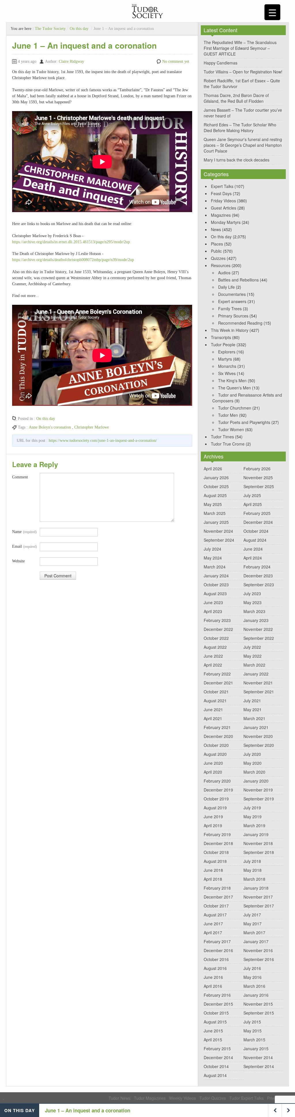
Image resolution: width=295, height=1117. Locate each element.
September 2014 (258, 1066)
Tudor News (120, 1098)
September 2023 (258, 584)
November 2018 (258, 843)
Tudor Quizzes (212, 1098)
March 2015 (254, 1039)
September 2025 (258, 486)
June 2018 (213, 870)
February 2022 (217, 674)
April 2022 (213, 665)
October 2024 (255, 531)
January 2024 (216, 576)
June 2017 (213, 923)
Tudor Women (231, 429)
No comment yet (175, 61)
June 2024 (253, 549)
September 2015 (258, 1013)
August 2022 (215, 647)
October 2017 (216, 906)
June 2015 (213, 1031)
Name (24, 532)
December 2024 (258, 522)
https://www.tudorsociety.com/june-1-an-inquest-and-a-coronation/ (103, 440)
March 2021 (254, 718)
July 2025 (252, 495)
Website (18, 561)
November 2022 (258, 629)
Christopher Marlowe (91, 427)
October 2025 (216, 486)
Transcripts (221, 337)
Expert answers (232, 301)
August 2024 (254, 540)
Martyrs (225, 359)
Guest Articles (223, 208)
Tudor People (223, 344)
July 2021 (252, 700)
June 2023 (213, 602)
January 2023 (255, 620)
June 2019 (213, 816)
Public (216, 251)
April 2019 (213, 825)
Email (24, 546)
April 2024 (252, 558)
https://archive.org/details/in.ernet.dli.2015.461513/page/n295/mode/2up (71, 242)
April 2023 (213, 611)
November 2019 (258, 790)
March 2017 (254, 932)
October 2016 (216, 959)
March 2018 (254, 879)
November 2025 (258, 477)
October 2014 (216, 1066)
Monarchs (227, 366)
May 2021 (252, 709)
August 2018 (215, 861)
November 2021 (258, 683)
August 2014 (215, 1075)
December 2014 (218, 1057)
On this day (79, 28)
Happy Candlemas (220, 63)
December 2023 (258, 576)
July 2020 (252, 754)
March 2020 (254, 772)
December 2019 (218, 790)
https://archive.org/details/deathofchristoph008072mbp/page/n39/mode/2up (73, 260)
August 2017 (215, 915)
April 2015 (213, 1039)
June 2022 (213, 656)
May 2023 (252, 602)
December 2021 (218, 683)
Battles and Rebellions (238, 280)
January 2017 (255, 941)
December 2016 (218, 950)
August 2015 (215, 1022)
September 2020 (258, 745)
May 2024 (213, 558)
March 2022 (254, 665)
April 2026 (213, 468)
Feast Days (221, 193)
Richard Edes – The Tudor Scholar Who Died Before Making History (240, 127)
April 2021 (213, 718)
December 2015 (218, 1004)
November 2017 (258, 897)
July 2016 (252, 968)
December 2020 (218, 736)
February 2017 (217, 941)
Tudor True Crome (228, 444)
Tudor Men (228, 415)
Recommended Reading (240, 323)
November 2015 (258, 1004)
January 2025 (216, 522)
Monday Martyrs (226, 222)
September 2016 (258, 959)
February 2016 (217, 995)
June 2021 (213, 709)
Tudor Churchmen (234, 408)
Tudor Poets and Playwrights (244, 422)
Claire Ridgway (71, 61)
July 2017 (252, 915)
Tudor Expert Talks (246, 1098)
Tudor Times (222, 436)
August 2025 (215, 495)
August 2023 (215, 593)
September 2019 (258, 799)
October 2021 (216, 691)
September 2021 (258, 691)
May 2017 (252, 923)
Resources (220, 265)
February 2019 (217, 834)
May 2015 (252, 1031)
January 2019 (255, 834)
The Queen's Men (234, 388)
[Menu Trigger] (272, 12)
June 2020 (213, 763)
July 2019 (252, 807)
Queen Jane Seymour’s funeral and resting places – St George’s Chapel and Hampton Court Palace (243, 145)
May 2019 (252, 816)
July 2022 (252, 647)
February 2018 (217, 888)
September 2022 (258, 638)
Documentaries (232, 294)
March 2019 (254, 825)
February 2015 (217, 1048)
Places (217, 244)
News (216, 229)
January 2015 (255, 1048)
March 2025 (215, 513)
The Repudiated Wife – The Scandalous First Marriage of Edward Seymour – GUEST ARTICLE (240, 48)
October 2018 (216, 852)
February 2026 (257, 468)
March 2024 (215, 567)
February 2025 (257, 513)
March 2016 (254, 986)
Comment (20, 477)
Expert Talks (222, 186)
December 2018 (218, 843)
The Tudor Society (50, 28)
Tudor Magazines (150, 1098)
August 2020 (215, 754)
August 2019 (215, 807)
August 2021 (215, 700)
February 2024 (257, 567)
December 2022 (218, 629)
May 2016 (252, 977)
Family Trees (230, 308)
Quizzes (218, 258)
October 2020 (216, 745)
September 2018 (258, 852)
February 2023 (217, 620)
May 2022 (252, 656)
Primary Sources (233, 316)
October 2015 (216, 1013)
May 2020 (252, 763)
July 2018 (252, 861)
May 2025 (213, 504)
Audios (224, 272)
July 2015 (252, 1022)
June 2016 (213, 977)
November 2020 (258, 736)
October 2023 (216, 584)
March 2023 (254, 611)
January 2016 (255, 995)
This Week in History (229, 330)
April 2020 (213, 772)
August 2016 (215, 968)
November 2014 (258, 1057)
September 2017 (258, 906)
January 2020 (255, 781)
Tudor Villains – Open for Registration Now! (243, 72)
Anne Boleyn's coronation (50, 427)
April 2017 (213, 932)
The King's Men (232, 380)
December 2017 (218, 897)
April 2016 (213, 986)
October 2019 (216, 799)
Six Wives (227, 373)
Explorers (226, 352)
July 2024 (212, 549)
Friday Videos (223, 200)
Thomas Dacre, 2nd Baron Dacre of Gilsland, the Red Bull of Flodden (236, 98)
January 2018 (255, 888)
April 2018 (213, 879)
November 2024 (218, 531)
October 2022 (216, 638)
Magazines (221, 215)
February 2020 (217, 781)
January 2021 (255, 727)
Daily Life (226, 287)
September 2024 (219, 540)
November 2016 (258, 950)
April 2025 (252, 504)
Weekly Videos (182, 1098)
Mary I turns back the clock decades (236, 160)
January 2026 (216, 477)
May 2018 (252, 870)
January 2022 (255, 674)
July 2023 (252, 593)
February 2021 (217, 727)
